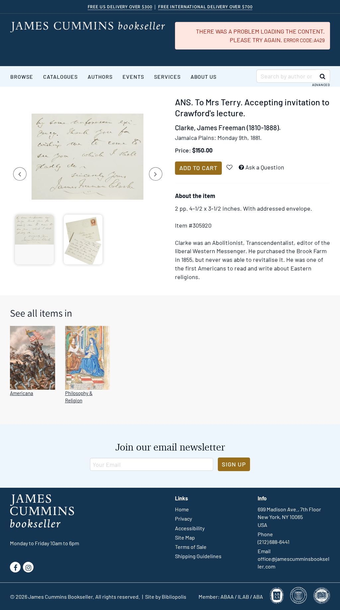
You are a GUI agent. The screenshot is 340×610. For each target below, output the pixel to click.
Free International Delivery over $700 (205, 7)
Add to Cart (198, 167)
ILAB (243, 596)
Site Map (185, 537)
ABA (258, 596)
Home (182, 509)
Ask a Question (264, 167)
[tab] (34, 239)
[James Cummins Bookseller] (87, 27)
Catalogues (60, 76)
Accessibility (190, 528)
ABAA (227, 596)
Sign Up (234, 464)
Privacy (183, 518)
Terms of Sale (191, 547)
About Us (204, 76)
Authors (100, 76)
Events (133, 76)
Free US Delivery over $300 (120, 7)
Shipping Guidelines (198, 556)
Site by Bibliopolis (165, 596)
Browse (21, 76)
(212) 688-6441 (274, 542)
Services (167, 76)
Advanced (321, 85)
